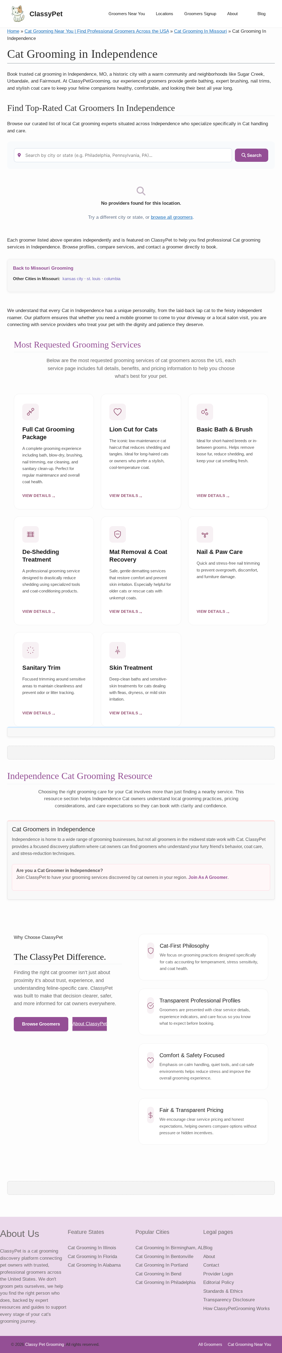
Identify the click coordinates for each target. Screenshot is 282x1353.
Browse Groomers (41, 1024)
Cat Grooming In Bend (158, 1274)
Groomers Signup (200, 13)
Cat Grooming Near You (249, 1344)
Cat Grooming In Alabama (94, 1265)
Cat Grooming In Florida (92, 1256)
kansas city (73, 278)
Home (13, 31)
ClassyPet (46, 14)
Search (254, 155)
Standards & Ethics (223, 1291)
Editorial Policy (218, 1282)
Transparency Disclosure (229, 1299)
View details (36, 495)
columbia (112, 278)
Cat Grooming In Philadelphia (165, 1282)
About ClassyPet (89, 1023)
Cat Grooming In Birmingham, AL (169, 1247)
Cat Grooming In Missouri (200, 31)
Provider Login (218, 1274)
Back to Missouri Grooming (43, 268)
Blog (261, 13)
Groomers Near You (127, 13)
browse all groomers (172, 217)
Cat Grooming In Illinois (92, 1247)
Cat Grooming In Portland (161, 1265)
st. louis (94, 278)
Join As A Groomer (207, 877)
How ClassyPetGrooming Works (236, 1308)
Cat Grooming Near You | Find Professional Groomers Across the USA (97, 31)
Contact (211, 1265)
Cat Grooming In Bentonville (164, 1256)
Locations (164, 13)
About (232, 13)
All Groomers (210, 1344)
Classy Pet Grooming (44, 1344)
